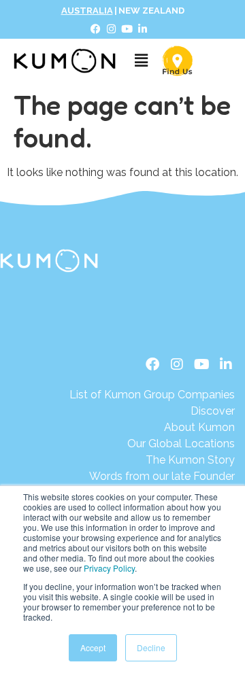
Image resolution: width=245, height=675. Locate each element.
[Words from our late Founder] (152, 476)
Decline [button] (151, 647)
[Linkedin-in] (143, 29)
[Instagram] (111, 29)
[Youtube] (127, 29)
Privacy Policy (109, 568)
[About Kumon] (152, 427)
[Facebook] (96, 29)
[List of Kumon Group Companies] (152, 395)
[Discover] (152, 411)
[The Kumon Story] (152, 460)
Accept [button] (92, 647)
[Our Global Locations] (152, 444)
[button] (140, 60)
